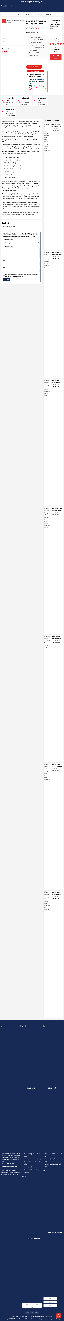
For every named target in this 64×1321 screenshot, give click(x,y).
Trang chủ (4, 14)
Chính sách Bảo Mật (29, 1167)
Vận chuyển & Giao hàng (26, 1316)
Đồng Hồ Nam (17, 14)
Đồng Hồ (10, 14)
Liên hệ (50, 1316)
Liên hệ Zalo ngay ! (56, 57)
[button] (62, 8)
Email (5, 267)
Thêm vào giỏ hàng (34, 66)
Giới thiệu (15, 1316)
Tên (4, 260)
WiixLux (28, 1318)
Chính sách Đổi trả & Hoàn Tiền (33, 1159)
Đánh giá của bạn (8, 239)
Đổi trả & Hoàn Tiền (41, 1316)
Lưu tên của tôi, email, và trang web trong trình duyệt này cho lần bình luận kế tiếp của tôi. (21, 275)
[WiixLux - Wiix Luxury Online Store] (9, 8)
